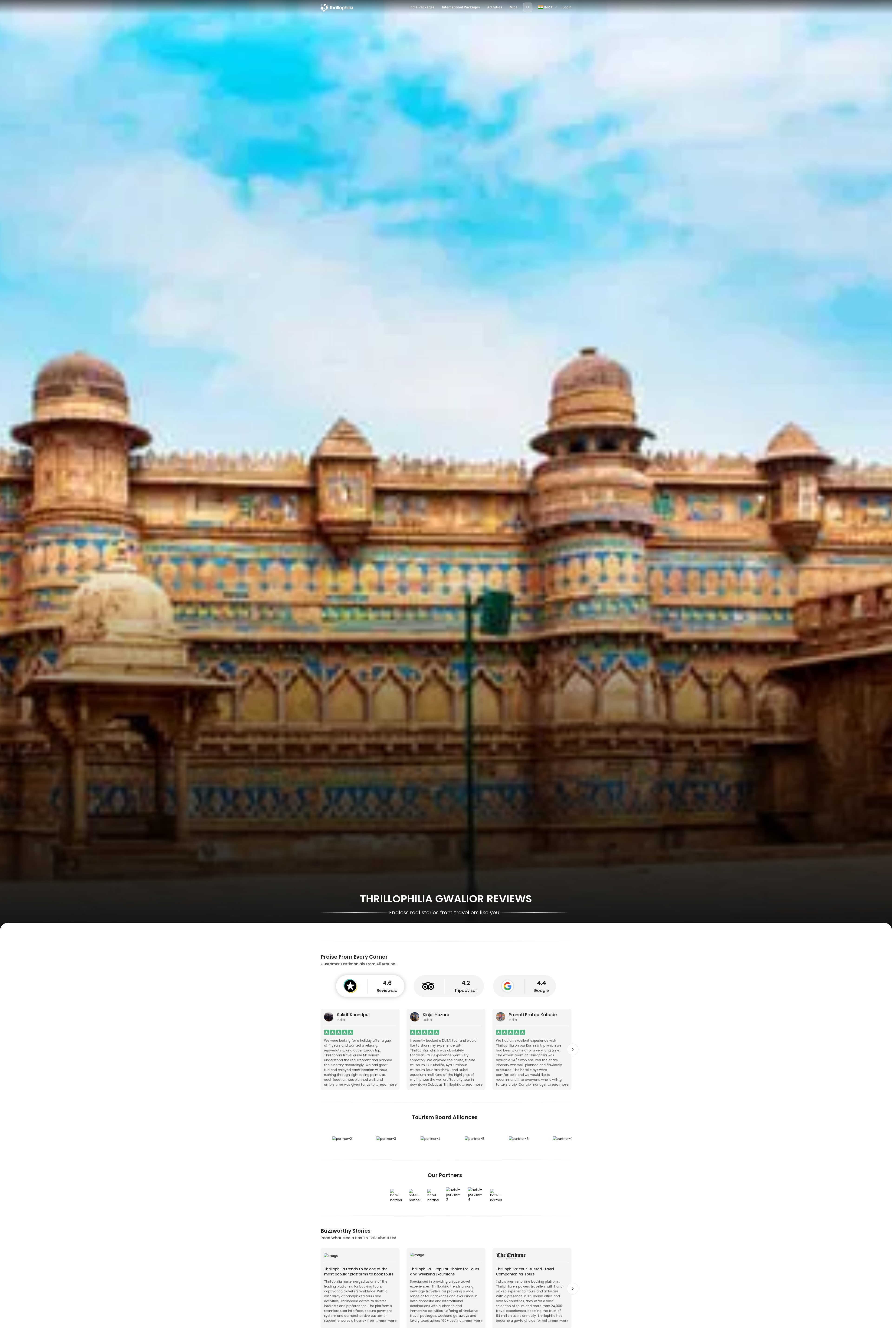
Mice (514, 7)
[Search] (527, 7)
